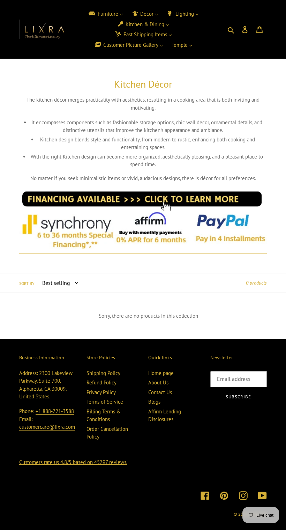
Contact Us (160, 392)
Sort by (27, 283)
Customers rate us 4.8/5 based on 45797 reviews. (73, 462)
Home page (161, 373)
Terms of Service (104, 401)
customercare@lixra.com (47, 427)
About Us (158, 382)
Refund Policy (101, 382)
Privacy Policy (101, 392)
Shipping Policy (103, 373)
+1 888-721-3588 (55, 411)
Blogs (154, 401)
